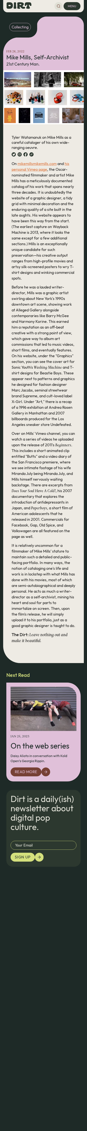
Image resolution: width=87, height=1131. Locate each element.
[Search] (58, 6)
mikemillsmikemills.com (37, 163)
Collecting (20, 27)
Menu (72, 6)
